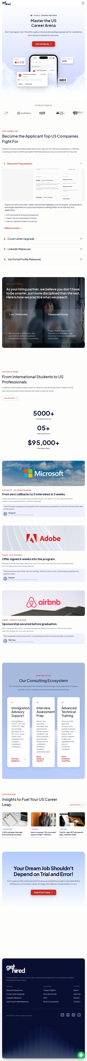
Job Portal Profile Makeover (17, 1002)
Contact (77, 1002)
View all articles (75, 805)
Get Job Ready (42, 44)
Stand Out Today (42, 892)
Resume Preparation (14, 990)
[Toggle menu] (83, 3)
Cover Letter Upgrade (15, 994)
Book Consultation (51, 1002)
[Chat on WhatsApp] (81, 1055)
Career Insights (49, 990)
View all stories (9, 398)
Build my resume (12, 228)
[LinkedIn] (62, 1015)
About (76, 990)
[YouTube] (79, 1015)
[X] (73, 1015)
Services (77, 994)
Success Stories (50, 994)
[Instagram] (68, 1015)
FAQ (45, 998)
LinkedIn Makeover (14, 998)
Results (76, 998)
